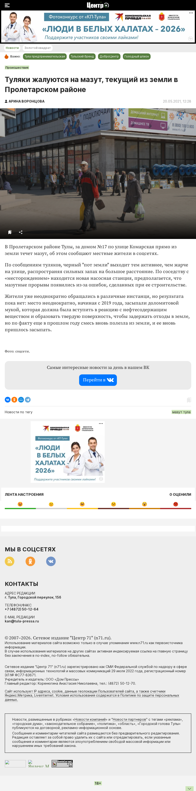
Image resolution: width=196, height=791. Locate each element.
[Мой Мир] (21, 400)
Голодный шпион (137, 56)
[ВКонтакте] (8, 400)
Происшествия (16, 67)
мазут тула (181, 412)
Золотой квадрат (37, 48)
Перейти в (94, 380)
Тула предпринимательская (45, 56)
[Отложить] (9, 232)
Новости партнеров (129, 719)
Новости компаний (90, 719)
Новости (12, 48)
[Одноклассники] (14, 400)
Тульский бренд (82, 56)
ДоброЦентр (109, 56)
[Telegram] (28, 400)
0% (20, 504)
